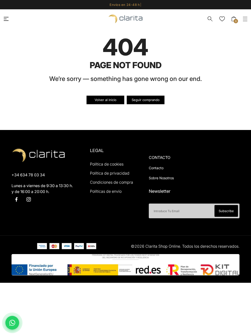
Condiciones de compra (111, 182)
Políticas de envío (106, 191)
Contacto (156, 168)
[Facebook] (16, 199)
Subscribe (226, 211)
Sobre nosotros (161, 178)
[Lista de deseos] (222, 18)
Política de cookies (107, 164)
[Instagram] (29, 199)
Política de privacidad (109, 173)
